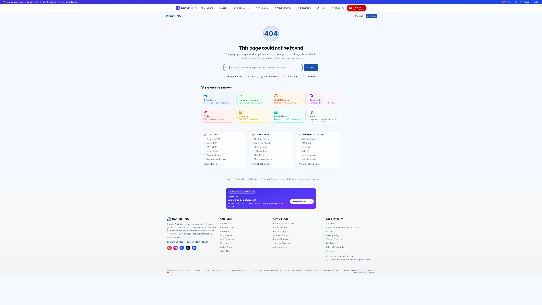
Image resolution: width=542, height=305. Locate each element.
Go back (359, 16)
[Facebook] (182, 248)
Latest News (225, 251)
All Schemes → (280, 247)
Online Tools (226, 247)
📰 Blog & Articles (233, 76)
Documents (225, 243)
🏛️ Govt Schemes (269, 76)
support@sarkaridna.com (341, 256)
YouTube (508, 2)
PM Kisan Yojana (281, 227)
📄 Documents (310, 76)
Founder (535, 2)
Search (312, 67)
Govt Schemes (227, 239)
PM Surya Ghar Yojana (283, 223)
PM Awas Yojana (280, 231)
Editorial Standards (335, 247)
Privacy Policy (332, 235)
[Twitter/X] (188, 248)
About (526, 2)
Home (373, 16)
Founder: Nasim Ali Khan (197, 242)
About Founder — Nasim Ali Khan (342, 227)
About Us (330, 223)
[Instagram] (175, 248)
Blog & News (226, 235)
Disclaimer (331, 243)
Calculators (225, 231)
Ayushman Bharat (281, 235)
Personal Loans (227, 227)
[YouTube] (169, 248)
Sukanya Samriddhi (282, 243)
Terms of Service (334, 239)
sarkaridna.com (175, 242)
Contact (517, 2)
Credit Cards (226, 223)
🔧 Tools (251, 76)
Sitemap (330, 251)
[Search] (343, 8)
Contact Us (331, 231)
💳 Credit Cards (290, 76)
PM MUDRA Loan (281, 239)
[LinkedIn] (194, 248)
